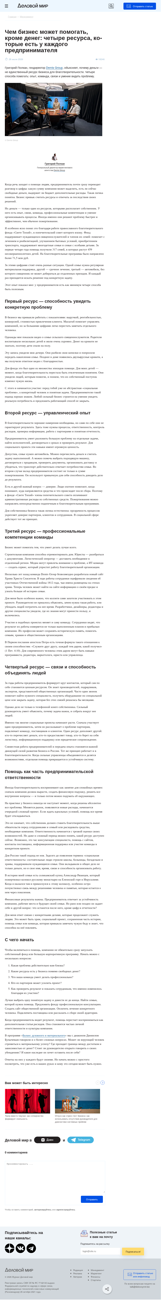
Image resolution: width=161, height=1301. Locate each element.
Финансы (95, 1276)
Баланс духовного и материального (44, 1035)
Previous (98, 1083)
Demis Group (54, 67)
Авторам (77, 1276)
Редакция (78, 1270)
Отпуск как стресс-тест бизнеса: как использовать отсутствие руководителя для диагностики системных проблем (76, 1118)
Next (103, 1083)
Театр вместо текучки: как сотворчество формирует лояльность (24, 1117)
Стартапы (96, 1279)
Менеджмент (97, 1270)
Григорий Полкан (55, 163)
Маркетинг (96, 1273)
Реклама (77, 1273)
